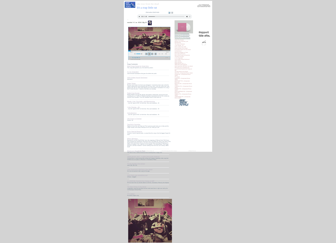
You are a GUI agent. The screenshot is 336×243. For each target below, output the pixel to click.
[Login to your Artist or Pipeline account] (157, 2)
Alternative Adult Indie (152, 12)
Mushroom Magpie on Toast (181, 52)
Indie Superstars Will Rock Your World (184, 66)
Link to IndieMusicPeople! (204, 4)
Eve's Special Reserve (180, 53)
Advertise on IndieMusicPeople (203, 5)
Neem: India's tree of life (180, 46)
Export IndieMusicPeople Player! (203, 6)
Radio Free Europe (179, 40)
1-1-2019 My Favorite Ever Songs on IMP (140, 181)
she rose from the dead (148, 4)
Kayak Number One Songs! (181, 48)
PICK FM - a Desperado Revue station (184, 73)
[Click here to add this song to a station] (172, 12)
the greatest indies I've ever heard (183, 49)
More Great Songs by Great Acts (182, 55)
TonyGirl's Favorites (179, 56)
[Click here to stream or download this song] (169, 12)
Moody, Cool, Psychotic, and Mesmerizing (141, 101)
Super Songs (178, 60)
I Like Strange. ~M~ (179, 45)
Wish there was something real (182, 67)
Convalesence (178, 51)
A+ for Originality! (179, 58)
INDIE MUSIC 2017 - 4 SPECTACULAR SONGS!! (181, 64)
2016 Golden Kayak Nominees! (182, 59)
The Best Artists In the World (181, 71)
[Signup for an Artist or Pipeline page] (148, 2)
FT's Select (177, 77)
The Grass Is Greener (180, 44)
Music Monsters (178, 62)
